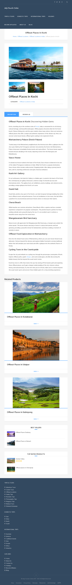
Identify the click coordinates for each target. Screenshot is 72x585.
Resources (42, 583)
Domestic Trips (22, 16)
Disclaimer (19, 583)
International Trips (38, 16)
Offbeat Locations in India (37, 36)
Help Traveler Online (11, 8)
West (7, 519)
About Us (22, 24)
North (7, 521)
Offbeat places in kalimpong (19, 412)
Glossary (34, 583)
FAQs (12, 583)
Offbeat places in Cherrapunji (24, 468)
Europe (8, 543)
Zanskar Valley (20, 459)
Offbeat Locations (23, 36)
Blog (30, 24)
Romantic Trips (10, 496)
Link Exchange (51, 583)
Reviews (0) (26, 114)
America (8, 536)
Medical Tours (10, 504)
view (35, 323)
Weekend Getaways (11, 506)
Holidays (51, 16)
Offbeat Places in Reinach (23, 441)
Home (15, 36)
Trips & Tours (9, 16)
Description (11, 114)
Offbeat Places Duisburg (23, 432)
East (7, 516)
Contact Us (9, 563)
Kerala (37, 126)
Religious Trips (10, 501)
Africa (7, 546)
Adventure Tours (11, 487)
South (8, 523)
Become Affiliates (10, 24)
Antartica (8, 548)
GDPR (59, 583)
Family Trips (9, 494)
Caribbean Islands (11, 538)
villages (29, 257)
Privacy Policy (27, 583)
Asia (7, 541)
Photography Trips (11, 499)
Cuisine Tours (10, 489)
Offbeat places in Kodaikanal (20, 317)
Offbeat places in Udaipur (18, 364)
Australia (8, 534)
